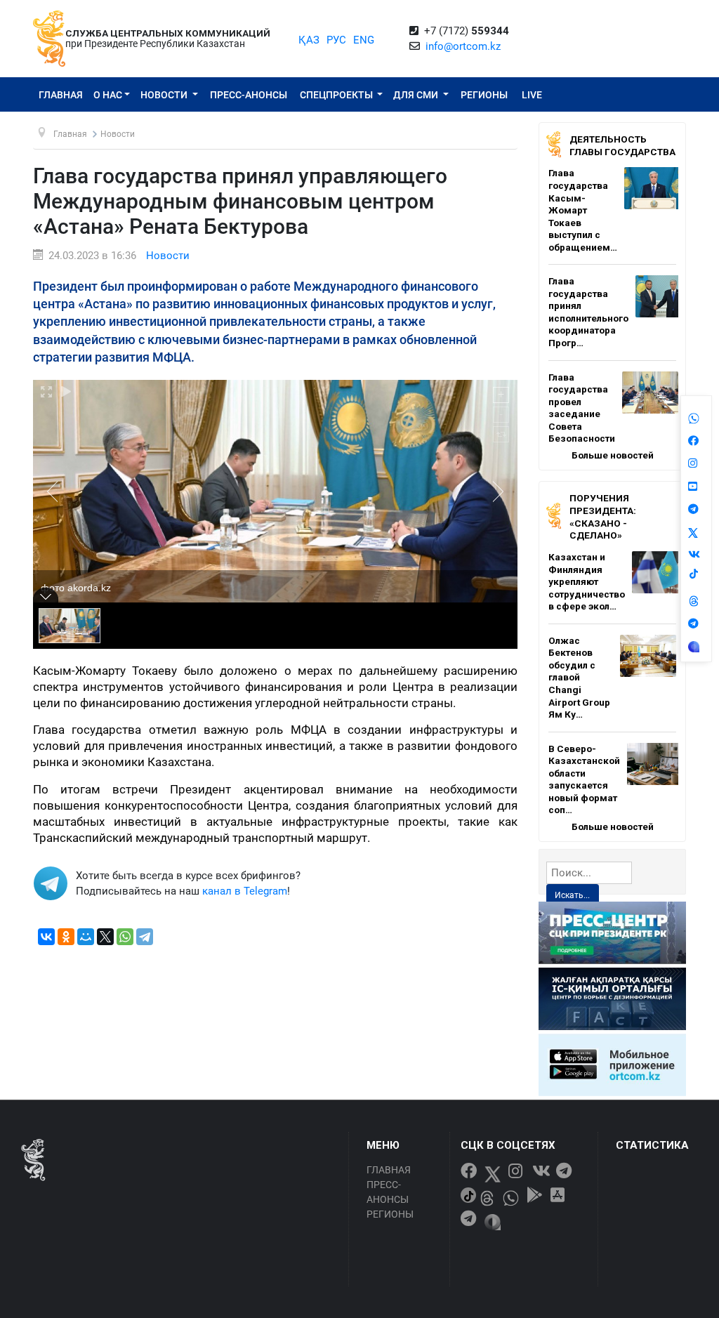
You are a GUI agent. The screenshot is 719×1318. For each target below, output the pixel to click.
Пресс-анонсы (248, 94)
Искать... (572, 895)
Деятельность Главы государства (622, 145)
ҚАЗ (308, 40)
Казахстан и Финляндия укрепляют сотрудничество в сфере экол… (586, 581)
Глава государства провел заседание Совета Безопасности (581, 407)
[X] (105, 936)
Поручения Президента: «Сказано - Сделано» (602, 516)
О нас (107, 94)
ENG (363, 40)
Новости (165, 94)
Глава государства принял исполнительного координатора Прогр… (588, 311)
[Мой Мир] (85, 936)
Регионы (484, 94)
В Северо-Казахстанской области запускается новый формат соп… (584, 779)
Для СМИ (416, 94)
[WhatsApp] (125, 936)
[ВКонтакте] (46, 936)
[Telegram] (144, 936)
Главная (61, 94)
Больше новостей (613, 455)
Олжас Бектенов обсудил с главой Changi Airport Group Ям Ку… (579, 677)
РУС (336, 40)
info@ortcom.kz (463, 46)
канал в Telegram (244, 891)
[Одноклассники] (66, 936)
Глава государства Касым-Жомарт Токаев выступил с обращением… (582, 209)
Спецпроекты (337, 94)
